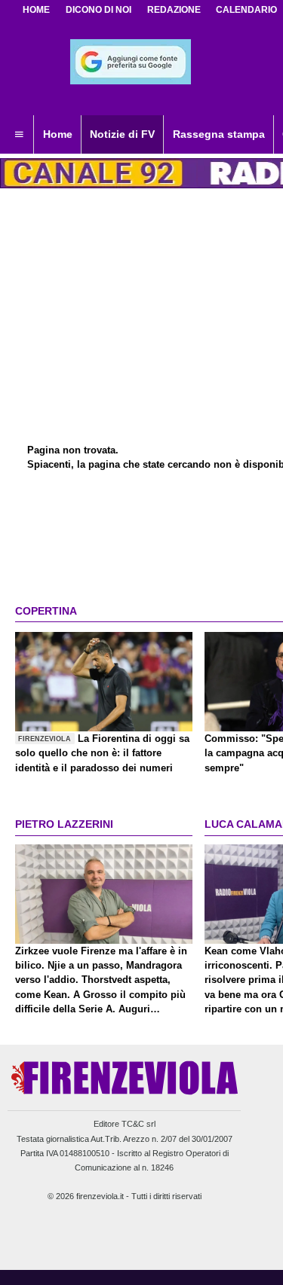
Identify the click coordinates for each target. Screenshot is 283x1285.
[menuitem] (19, 135)
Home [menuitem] (57, 134)
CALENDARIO (246, 9)
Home (36, 9)
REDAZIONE (174, 9)
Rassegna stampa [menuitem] (219, 134)
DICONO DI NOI (98, 9)
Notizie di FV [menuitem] (122, 134)
